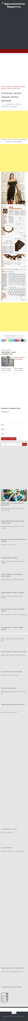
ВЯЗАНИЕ (16, 86)
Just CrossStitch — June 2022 (9, 829)
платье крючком (5, 106)
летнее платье (18, 104)
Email (3, 429)
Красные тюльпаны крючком (8, 688)
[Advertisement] (14, 32)
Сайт (2, 433)
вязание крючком (10, 104)
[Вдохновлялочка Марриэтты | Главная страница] (14, 5)
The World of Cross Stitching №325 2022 (11, 987)
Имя (2, 425)
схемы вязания (13, 106)
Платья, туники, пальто (13, 88)
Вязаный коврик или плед (9, 558)
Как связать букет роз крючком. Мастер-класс (13, 651)
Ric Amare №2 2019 (6, 847)
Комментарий (5, 411)
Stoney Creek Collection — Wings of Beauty (12, 968)
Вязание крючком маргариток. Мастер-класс (13, 704)
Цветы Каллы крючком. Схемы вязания (11, 671)
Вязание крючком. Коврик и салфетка (12, 592)
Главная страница (6, 86)
